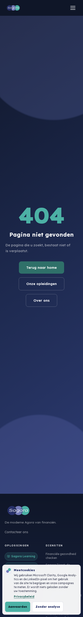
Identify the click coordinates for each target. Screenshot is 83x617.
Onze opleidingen (41, 284)
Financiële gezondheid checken (61, 556)
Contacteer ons (16, 532)
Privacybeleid (24, 596)
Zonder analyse (48, 606)
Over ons (41, 300)
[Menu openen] (73, 8)
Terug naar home (41, 267)
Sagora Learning (23, 556)
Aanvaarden (17, 606)
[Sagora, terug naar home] (13, 7)
